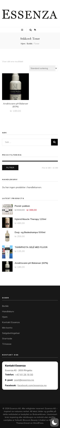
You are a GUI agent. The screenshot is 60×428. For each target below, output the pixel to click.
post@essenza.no (24, 380)
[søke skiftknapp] (31, 30)
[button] (54, 422)
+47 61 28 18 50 (24, 374)
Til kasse (6, 343)
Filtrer (10, 167)
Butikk (5, 306)
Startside (7, 338)
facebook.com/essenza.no (32, 385)
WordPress (38, 423)
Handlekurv (8, 311)
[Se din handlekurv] (35, 30)
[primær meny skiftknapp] (22, 30)
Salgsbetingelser (11, 333)
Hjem (5, 316)
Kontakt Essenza (11, 322)
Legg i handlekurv (15, 89)
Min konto (7, 327)
